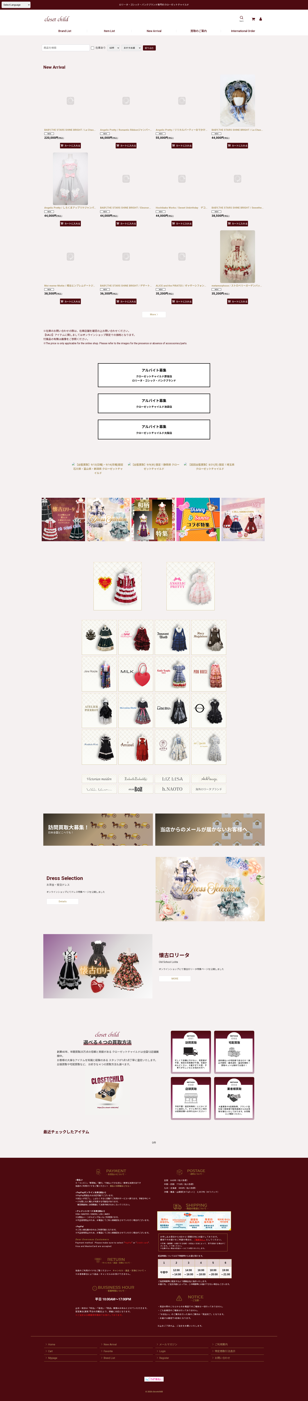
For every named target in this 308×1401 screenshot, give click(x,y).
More (153, 314)
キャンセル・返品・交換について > (129, 1270)
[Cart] (253, 19)
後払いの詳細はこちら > (120, 1186)
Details (63, 901)
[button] (241, 19)
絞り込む (149, 48)
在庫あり (100, 47)
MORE (174, 978)
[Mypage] (260, 19)
